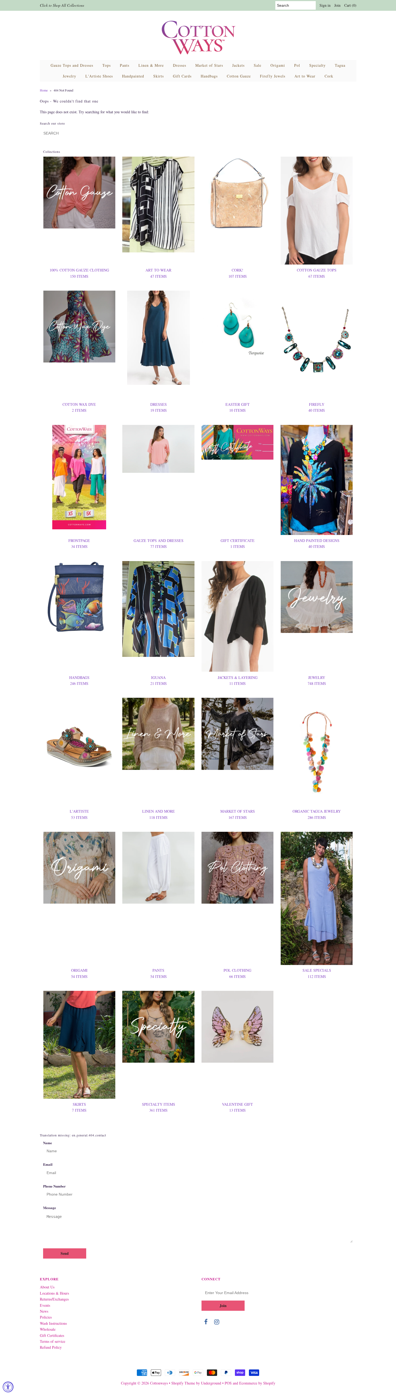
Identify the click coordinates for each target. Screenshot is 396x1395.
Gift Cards (182, 76)
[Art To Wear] (158, 204)
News (44, 1311)
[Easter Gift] (237, 324)
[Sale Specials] (317, 898)
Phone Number (54, 1186)
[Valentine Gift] (237, 1027)
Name (47, 1142)
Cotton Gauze (239, 76)
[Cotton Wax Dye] (79, 326)
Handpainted (133, 76)
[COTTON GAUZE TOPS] (317, 211)
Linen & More (151, 65)
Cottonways (159, 1383)
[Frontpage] (79, 477)
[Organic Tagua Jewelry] (317, 752)
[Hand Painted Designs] (317, 480)
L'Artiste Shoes (99, 76)
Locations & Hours (54, 1293)
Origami (277, 65)
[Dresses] (158, 338)
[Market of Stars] (237, 734)
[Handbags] (79, 597)
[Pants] (158, 868)
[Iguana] (158, 609)
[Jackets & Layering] (237, 616)
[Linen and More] (158, 734)
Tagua (340, 65)
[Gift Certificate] (237, 442)
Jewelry (69, 76)
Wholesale (47, 1329)
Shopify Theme (183, 1383)
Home (44, 90)
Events (45, 1305)
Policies (46, 1317)
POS (228, 1383)
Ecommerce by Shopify (257, 1383)
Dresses (179, 65)
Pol (297, 65)
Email (48, 1164)
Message (49, 1207)
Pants (124, 65)
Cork (329, 76)
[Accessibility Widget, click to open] (8, 1387)
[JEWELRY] (317, 597)
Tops (106, 65)
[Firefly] (317, 345)
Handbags (209, 76)
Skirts (158, 76)
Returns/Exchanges (54, 1299)
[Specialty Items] (158, 1027)
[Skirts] (79, 1045)
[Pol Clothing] (237, 868)
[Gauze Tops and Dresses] (158, 449)
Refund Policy (51, 1347)
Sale (257, 65)
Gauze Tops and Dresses (72, 65)
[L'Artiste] (79, 734)
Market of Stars (209, 65)
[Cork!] (237, 193)
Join (337, 5)
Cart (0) (350, 5)
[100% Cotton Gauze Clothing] (79, 192)
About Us (47, 1287)
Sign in (325, 5)
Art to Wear (304, 76)
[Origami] (79, 868)
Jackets (238, 65)
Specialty (317, 65)
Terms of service (52, 1341)
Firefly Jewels (272, 76)
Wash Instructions (53, 1323)
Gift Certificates (52, 1335)
